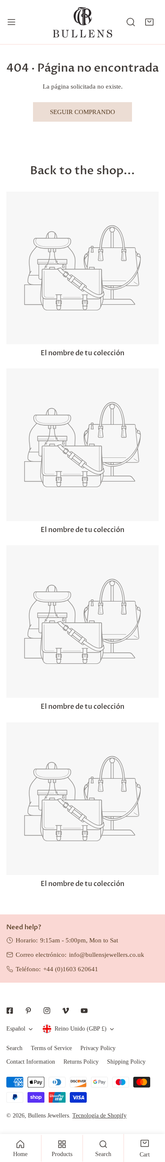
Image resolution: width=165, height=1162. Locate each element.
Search (14, 1048)
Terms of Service (51, 1048)
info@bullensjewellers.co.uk (106, 954)
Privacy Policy (98, 1048)
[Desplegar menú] (11, 22)
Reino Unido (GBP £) (81, 1028)
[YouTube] (84, 1010)
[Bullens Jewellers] (82, 22)
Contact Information (30, 1062)
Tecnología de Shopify (99, 1115)
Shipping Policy (126, 1062)
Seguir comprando (82, 112)
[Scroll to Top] (149, 1117)
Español (15, 1028)
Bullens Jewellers (48, 1115)
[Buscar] (130, 22)
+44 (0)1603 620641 (70, 969)
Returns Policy (81, 1062)
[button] (149, 22)
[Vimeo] (65, 1010)
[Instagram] (47, 1010)
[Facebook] (9, 1010)
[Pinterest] (28, 1010)
